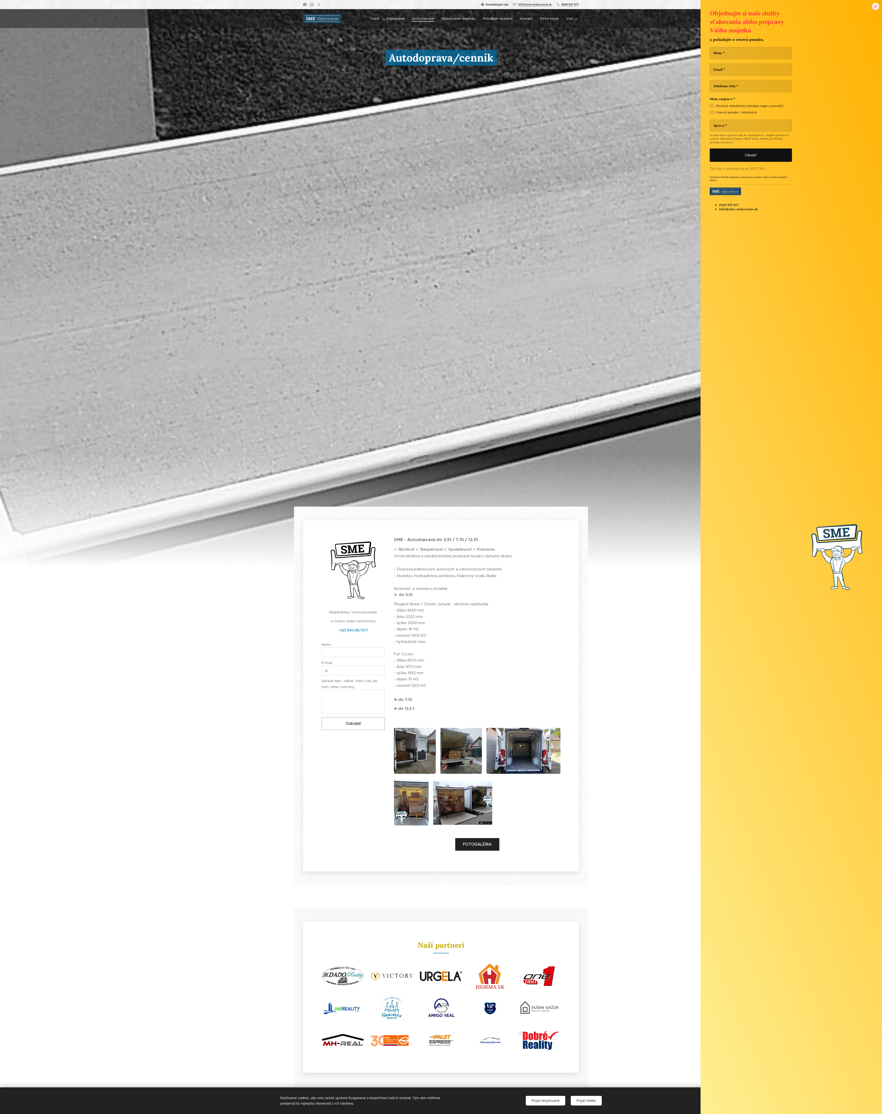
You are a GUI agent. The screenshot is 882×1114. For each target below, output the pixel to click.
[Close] (875, 6)
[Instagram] (312, 4)
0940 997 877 (570, 4)
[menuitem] (376, 18)
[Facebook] (305, 4)
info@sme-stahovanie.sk (535, 4)
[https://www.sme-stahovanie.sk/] (319, 4)
